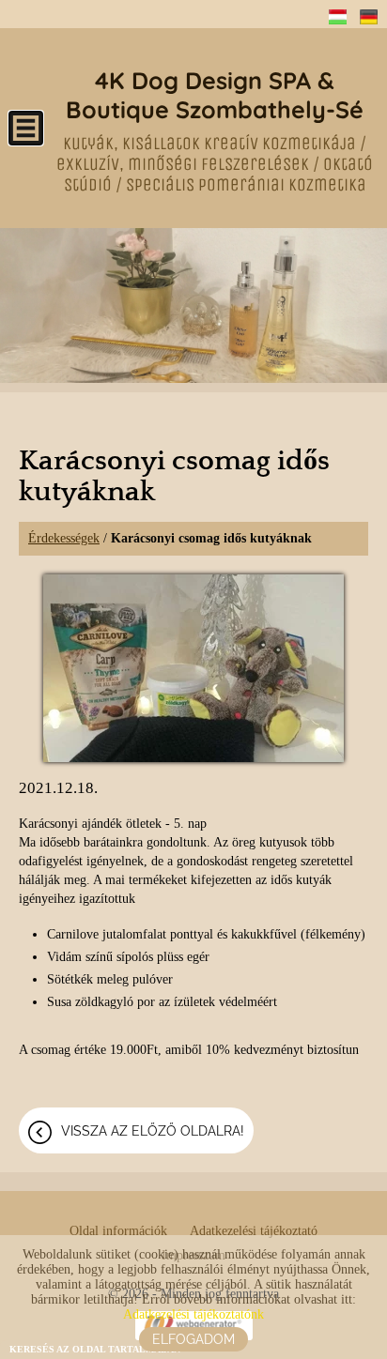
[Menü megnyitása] (25, 128)
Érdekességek (64, 538)
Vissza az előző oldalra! (152, 1130)
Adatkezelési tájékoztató (253, 1231)
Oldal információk (118, 1231)
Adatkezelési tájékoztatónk (193, 1314)
